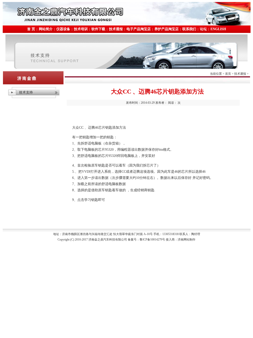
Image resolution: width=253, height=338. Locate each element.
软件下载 (98, 29)
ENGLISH (218, 29)
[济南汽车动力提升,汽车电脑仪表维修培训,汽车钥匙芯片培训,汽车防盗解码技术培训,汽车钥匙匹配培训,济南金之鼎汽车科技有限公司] (127, 24)
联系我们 (189, 29)
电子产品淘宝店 (138, 29)
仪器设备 (63, 29)
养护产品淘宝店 (166, 29)
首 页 (31, 29)
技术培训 (81, 29)
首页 (228, 73)
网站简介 (46, 29)
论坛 (203, 29)
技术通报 (116, 29)
